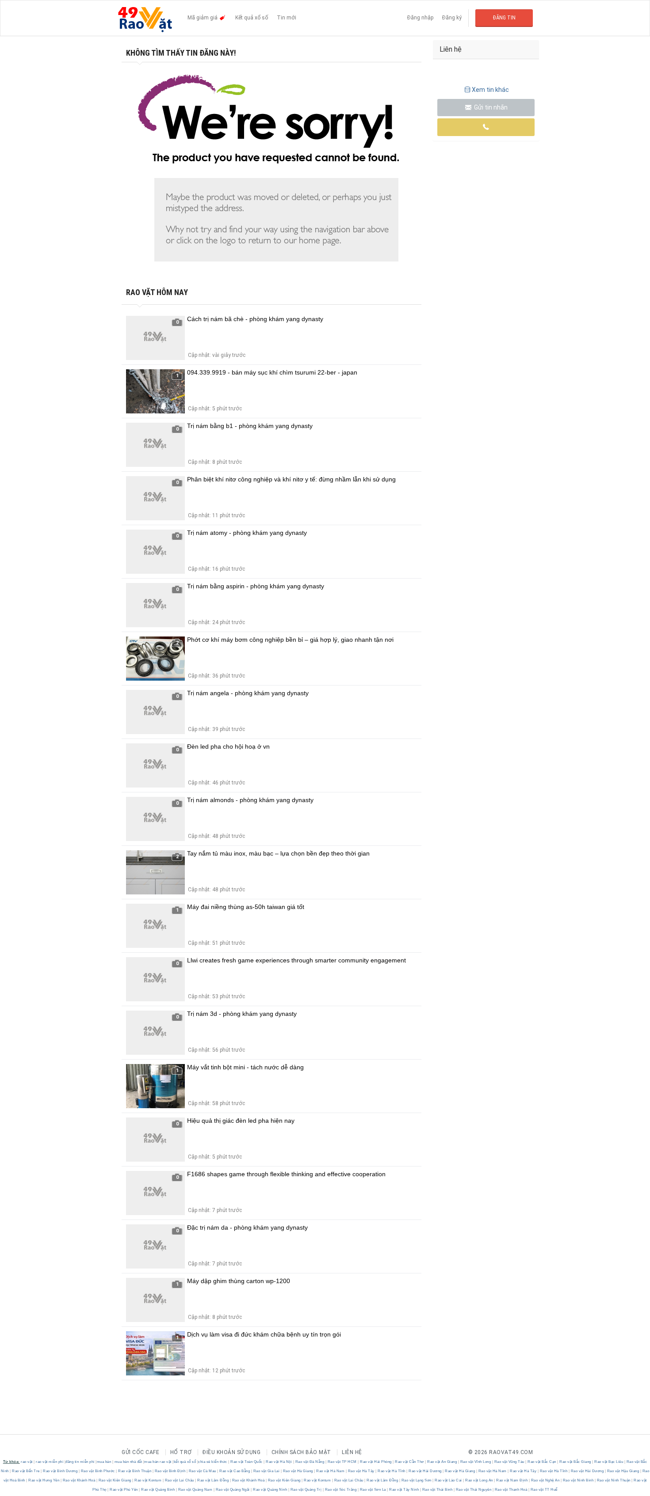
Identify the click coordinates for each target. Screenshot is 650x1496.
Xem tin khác (490, 89)
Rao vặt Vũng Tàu (509, 1462)
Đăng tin (504, 18)
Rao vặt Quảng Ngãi (232, 1490)
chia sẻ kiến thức (212, 1462)
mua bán (104, 1462)
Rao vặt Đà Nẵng (309, 1462)
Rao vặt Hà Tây (361, 1471)
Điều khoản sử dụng (231, 1452)
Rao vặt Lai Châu (179, 1480)
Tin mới (286, 18)
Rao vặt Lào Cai (448, 1480)
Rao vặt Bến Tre (26, 1471)
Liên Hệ (352, 1452)
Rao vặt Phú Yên (124, 1490)
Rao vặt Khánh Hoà (78, 1480)
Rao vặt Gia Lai (266, 1471)
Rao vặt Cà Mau (202, 1471)
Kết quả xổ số (251, 18)
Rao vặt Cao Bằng (234, 1471)
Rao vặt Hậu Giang (623, 1471)
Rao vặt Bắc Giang (575, 1462)
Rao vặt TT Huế (543, 1490)
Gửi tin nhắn (490, 107)
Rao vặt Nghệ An (545, 1480)
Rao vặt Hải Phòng (376, 1462)
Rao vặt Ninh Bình (578, 1480)
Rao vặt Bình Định (170, 1471)
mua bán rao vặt (158, 1462)
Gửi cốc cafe (140, 1452)
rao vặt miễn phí (49, 1462)
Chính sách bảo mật (301, 1452)
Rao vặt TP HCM (342, 1462)
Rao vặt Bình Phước (98, 1471)
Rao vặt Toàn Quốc (246, 1462)
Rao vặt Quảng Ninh (270, 1490)
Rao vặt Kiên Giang (114, 1480)
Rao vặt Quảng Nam (195, 1490)
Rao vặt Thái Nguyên (474, 1490)
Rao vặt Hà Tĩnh (392, 1471)
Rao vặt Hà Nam (330, 1471)
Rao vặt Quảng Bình (158, 1490)
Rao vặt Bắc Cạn (542, 1462)
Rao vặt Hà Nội (279, 1462)
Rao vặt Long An (479, 1480)
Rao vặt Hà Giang (298, 1471)
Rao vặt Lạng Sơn (416, 1480)
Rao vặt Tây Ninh (404, 1490)
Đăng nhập (420, 18)
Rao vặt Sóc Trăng (341, 1490)
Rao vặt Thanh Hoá (510, 1490)
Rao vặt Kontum (148, 1480)
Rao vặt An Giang (442, 1462)
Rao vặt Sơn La (373, 1490)
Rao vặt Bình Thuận (135, 1471)
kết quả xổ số (185, 1462)
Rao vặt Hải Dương (425, 1471)
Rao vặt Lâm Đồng (213, 1480)
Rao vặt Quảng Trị (306, 1490)
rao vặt (27, 1462)
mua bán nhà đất (128, 1462)
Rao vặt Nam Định (512, 1480)
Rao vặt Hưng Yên (44, 1480)
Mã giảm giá (203, 18)
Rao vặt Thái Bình (437, 1490)
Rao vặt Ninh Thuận (613, 1480)
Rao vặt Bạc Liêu (608, 1462)
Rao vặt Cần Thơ (409, 1462)
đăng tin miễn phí (80, 1462)
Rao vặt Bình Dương (60, 1471)
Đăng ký (452, 18)
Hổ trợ (181, 1452)
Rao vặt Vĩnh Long (475, 1462)
